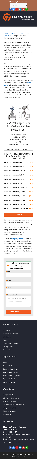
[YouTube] (23, 9)
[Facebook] (10, 9)
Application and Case (10, 333)
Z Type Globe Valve (9, 401)
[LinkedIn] (20, 9)
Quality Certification (10, 343)
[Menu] (32, 22)
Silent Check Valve (9, 411)
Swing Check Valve (9, 408)
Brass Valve (7, 414)
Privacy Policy (8, 347)
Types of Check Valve (10, 372)
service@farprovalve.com (19, 2)
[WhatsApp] (26, 9)
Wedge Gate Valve (9, 395)
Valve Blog (6, 337)
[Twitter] (13, 9)
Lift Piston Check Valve (11, 398)
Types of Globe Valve (10, 369)
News (5, 340)
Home (6, 33)
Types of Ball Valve (9, 379)
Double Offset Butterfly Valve (13, 404)
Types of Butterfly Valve (11, 376)
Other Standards (9, 382)
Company (6, 330)
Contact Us (7, 350)
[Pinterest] (16, 9)
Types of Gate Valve (16, 33)
